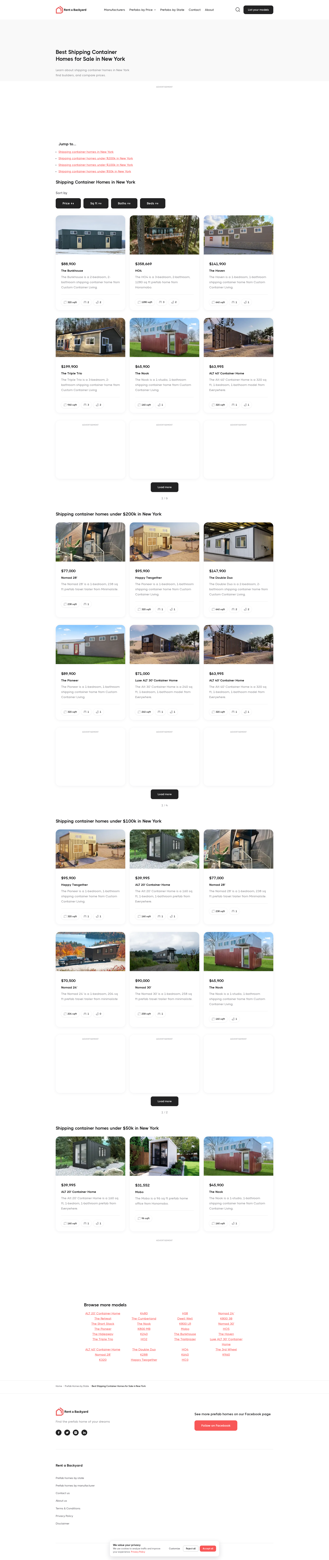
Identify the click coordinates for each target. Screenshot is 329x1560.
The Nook (144, 1323)
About (209, 10)
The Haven (226, 1334)
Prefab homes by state (70, 1478)
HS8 (185, 1313)
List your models (258, 9)
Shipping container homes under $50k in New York (94, 171)
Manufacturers (114, 10)
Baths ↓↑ (124, 203)
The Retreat (102, 1318)
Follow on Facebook (215, 1425)
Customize (174, 1548)
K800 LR (185, 1323)
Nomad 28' (103, 1354)
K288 (144, 1354)
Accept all (208, 1548)
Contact (195, 10)
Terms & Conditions (68, 1508)
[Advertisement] (164, 113)
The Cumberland (144, 1318)
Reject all (191, 1548)
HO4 (185, 1349)
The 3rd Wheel (226, 1349)
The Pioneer (102, 1329)
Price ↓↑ (68, 203)
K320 (103, 1359)
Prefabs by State (172, 10)
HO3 (185, 1359)
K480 (144, 1313)
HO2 (144, 1339)
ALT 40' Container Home (102, 1349)
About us (61, 1500)
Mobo (185, 1329)
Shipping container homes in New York (86, 152)
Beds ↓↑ (153, 203)
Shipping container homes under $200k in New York (95, 158)
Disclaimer (62, 1523)
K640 (185, 1354)
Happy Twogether (144, 1359)
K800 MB (144, 1329)
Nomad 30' (226, 1323)
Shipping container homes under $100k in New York (95, 165)
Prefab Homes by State (77, 1386)
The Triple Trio (103, 1339)
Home (59, 1386)
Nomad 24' (226, 1313)
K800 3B (226, 1318)
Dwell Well (185, 1318)
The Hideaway (102, 1334)
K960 (226, 1354)
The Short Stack (102, 1323)
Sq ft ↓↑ (96, 203)
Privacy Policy (64, 1516)
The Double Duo (144, 1349)
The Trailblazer (185, 1339)
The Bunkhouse (185, 1334)
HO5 (226, 1329)
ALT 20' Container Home (102, 1313)
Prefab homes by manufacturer (75, 1485)
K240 (144, 1334)
